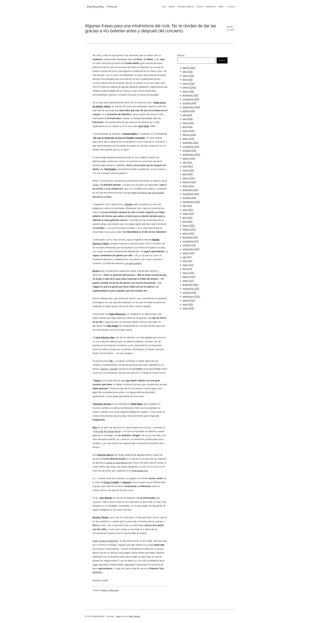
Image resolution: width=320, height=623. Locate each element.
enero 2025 (188, 138)
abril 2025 (187, 126)
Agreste (126, 482)
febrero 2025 (189, 134)
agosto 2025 (188, 111)
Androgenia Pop (140, 470)
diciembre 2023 (190, 190)
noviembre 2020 (190, 288)
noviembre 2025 (190, 99)
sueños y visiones (109, 369)
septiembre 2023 (191, 201)
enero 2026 (188, 91)
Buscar (181, 55)
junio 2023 (187, 209)
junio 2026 (187, 71)
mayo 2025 (188, 123)
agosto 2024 (188, 158)
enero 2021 (188, 280)
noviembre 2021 (190, 241)
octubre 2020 (189, 292)
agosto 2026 (188, 67)
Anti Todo (143, 126)
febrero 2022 (189, 229)
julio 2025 (187, 115)
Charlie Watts (130, 133)
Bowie (95, 271)
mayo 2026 (188, 75)
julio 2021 (187, 257)
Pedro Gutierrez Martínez (105, 541)
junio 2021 (187, 261)
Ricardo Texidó (100, 517)
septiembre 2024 (191, 154)
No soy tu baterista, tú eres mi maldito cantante (119, 137)
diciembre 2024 (190, 142)
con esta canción (133, 263)
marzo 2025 (188, 130)
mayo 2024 (188, 170)
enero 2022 (188, 233)
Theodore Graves (101, 404)
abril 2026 (187, 79)
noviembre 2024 (190, 146)
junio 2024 (187, 166)
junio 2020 (187, 304)
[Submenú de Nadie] (224, 6)
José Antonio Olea (104, 337)
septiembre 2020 (191, 296)
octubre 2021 (189, 245)
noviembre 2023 (190, 194)
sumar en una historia (117, 462)
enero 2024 (188, 186)
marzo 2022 (188, 225)
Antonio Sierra (105, 455)
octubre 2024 (189, 150)
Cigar (95, 564)
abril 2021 (187, 268)
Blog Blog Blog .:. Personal (102, 6)
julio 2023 (187, 205)
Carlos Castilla (111, 482)
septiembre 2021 (191, 249)
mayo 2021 (188, 265)
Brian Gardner (134, 616)
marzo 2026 (188, 83)
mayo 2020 (188, 308)
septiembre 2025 (191, 107)
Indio (118, 616)
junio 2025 (187, 119)
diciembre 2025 (190, 95)
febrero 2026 (189, 87)
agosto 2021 (188, 253)
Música (105, 590)
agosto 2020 (188, 300)
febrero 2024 (189, 182)
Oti (110, 361)
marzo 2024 (188, 178)
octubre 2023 (189, 197)
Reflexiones (114, 590)
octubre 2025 (189, 103)
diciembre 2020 (190, 284)
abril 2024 (187, 174)
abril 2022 (187, 221)
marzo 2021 (188, 272)
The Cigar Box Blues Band (107, 431)
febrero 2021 (189, 276)
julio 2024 (187, 162)
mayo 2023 (188, 213)
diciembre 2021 (190, 237)
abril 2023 (187, 217)
